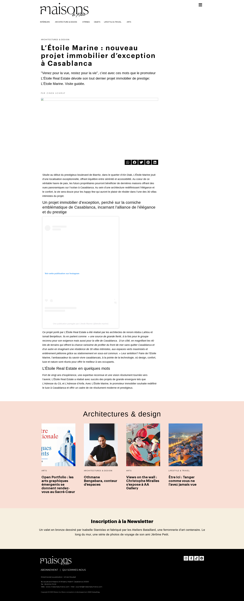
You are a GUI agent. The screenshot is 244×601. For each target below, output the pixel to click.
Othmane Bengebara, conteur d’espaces (100, 480)
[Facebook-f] (191, 558)
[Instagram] (186, 558)
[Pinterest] (201, 558)
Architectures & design (55, 39)
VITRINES (86, 22)
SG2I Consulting (94, 592)
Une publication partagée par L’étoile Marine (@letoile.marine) (80, 323)
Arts (129, 22)
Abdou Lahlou (142, 332)
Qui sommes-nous (74, 570)
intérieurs (45, 22)
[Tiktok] (196, 558)
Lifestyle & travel (112, 22)
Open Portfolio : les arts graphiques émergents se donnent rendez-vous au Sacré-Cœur (58, 484)
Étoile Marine (142, 174)
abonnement (49, 570)
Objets (97, 22)
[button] (128, 162)
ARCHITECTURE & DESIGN (66, 22)
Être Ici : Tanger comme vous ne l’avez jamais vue (182, 480)
